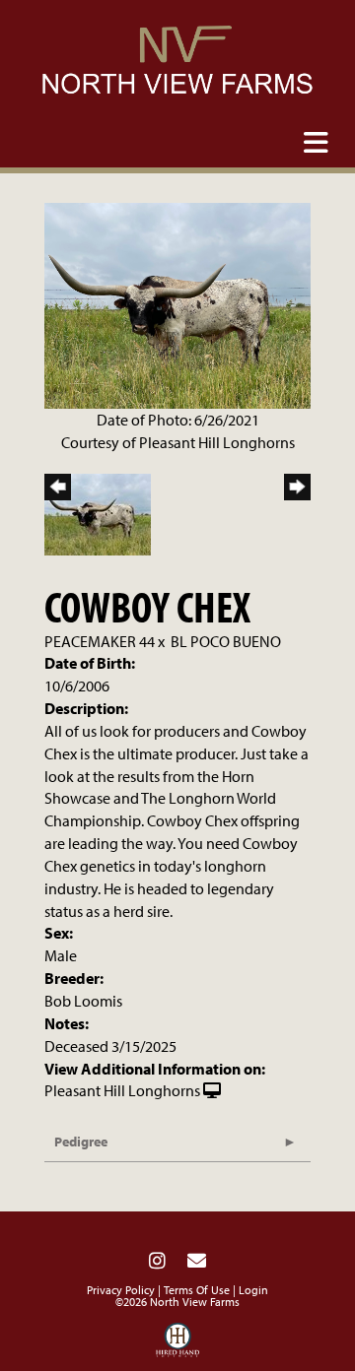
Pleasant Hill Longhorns (122, 1090)
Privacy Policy (121, 1289)
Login (253, 1289)
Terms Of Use (197, 1289)
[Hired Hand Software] (178, 1344)
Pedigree (80, 1141)
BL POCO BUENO (226, 641)
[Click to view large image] (177, 303)
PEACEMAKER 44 (99, 641)
